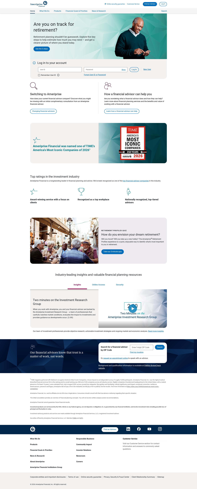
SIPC (81, 418)
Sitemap (160, 477)
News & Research (37, 456)
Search (164, 11)
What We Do (35, 439)
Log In (163, 4)
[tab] (77, 284)
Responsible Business (85, 439)
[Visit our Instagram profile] (160, 429)
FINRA (75, 418)
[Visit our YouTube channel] (149, 429)
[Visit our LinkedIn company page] (128, 429)
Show (124, 70)
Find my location (136, 352)
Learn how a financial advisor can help (121, 111)
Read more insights (156, 331)
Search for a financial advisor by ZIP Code (114, 348)
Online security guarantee (116, 4)
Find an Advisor (149, 4)
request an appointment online (115, 358)
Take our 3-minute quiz (112, 251)
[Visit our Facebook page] (139, 429)
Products (33, 444)
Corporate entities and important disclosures (48, 477)
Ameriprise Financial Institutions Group (46, 467)
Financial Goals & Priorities (41, 450)
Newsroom (80, 456)
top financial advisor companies (136, 181)
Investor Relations (83, 450)
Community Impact (84, 444)
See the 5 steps (42, 49)
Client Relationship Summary (143, 477)
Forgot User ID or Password (95, 75)
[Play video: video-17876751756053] (132, 308)
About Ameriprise (37, 461)
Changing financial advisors (43, 111)
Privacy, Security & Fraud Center (116, 477)
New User (147, 69)
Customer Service (133, 4)
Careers (79, 461)
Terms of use (73, 477)
